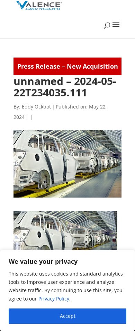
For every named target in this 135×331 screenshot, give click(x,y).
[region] (67, 290)
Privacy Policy (53, 298)
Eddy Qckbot (36, 106)
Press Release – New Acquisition (67, 66)
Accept (67, 316)
